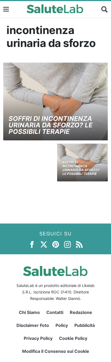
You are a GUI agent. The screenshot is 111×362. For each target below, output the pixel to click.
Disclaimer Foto (32, 325)
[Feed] (79, 244)
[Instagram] (67, 244)
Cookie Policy (73, 338)
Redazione (81, 312)
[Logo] (55, 9)
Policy (62, 325)
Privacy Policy (38, 338)
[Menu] (6, 9)
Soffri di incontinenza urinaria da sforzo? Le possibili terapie (51, 125)
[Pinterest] (55, 244)
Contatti (54, 312)
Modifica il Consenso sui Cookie (55, 351)
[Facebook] (32, 244)
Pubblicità (84, 325)
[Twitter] (43, 244)
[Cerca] (104, 9)
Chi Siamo (29, 312)
